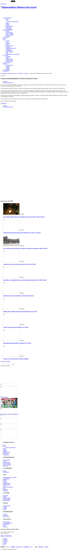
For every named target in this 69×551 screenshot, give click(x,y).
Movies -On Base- (10, 33)
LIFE (4, 39)
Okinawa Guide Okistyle (6, 535)
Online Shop (6, 37)
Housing (5, 539)
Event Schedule (6, 62)
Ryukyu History (9, 60)
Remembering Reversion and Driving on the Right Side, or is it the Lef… (19, 232)
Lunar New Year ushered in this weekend (12, 358)
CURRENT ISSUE (7, 17)
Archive (7, 68)
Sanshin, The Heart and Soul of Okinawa (12, 327)
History (7, 57)
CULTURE (5, 55)
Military (7, 23)
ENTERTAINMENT (7, 30)
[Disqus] (34, 144)
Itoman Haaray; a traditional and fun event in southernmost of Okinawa (19, 280)
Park (7, 53)
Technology (8, 49)
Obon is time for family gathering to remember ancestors (16, 216)
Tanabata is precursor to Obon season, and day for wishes (16, 264)
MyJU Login (6, 472)
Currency (8, 66)
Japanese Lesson (9, 61)
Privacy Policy (6, 516)
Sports (7, 20)
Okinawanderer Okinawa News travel (9, 73)
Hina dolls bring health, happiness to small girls (14, 343)
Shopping (8, 46)
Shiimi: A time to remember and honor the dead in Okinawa (17, 311)
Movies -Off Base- (10, 34)
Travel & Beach (9, 32)
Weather (7, 67)
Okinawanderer (6, 521)
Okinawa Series (9, 59)
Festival (7, 31)
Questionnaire (9, 28)
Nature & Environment (11, 48)
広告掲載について (28, 546)
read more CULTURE (5, 361)
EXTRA (5, 63)
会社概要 (12, 546)
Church (4, 542)
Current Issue (6, 524)
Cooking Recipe (9, 50)
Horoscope (8, 36)
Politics (7, 22)
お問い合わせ (19, 546)
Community (8, 56)
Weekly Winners (9, 26)
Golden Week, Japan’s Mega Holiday (11, 295)
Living (7, 42)
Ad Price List (3, 3)
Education (8, 43)
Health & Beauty (9, 45)
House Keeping (9, 51)
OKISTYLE (6, 71)
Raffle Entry (8, 27)
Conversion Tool (9, 65)
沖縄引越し (41, 546)
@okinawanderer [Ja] (7, 523)
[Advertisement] (25, 13)
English (4, 470)
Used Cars (5, 540)
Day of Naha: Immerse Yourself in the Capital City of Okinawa (17, 248)
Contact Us (5, 515)
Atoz (4, 544)
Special (4, 543)
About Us (5, 514)
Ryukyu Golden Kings (13, 21)
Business (8, 25)
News (7, 19)
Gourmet (8, 40)
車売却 (46, 546)
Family (7, 44)
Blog (4, 525)
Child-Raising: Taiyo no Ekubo (12, 54)
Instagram (5, 526)
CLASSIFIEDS (6, 69)
